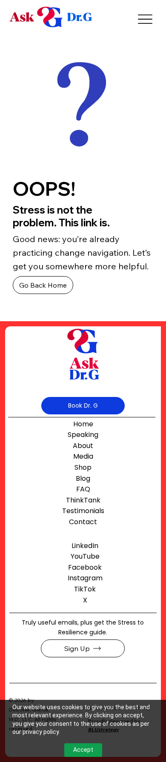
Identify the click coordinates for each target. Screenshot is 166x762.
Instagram (85, 578)
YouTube (85, 556)
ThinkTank (83, 500)
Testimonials (83, 511)
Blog (83, 478)
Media (83, 456)
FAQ (83, 489)
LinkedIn (85, 546)
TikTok (85, 589)
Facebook (85, 567)
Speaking (83, 435)
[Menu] (145, 19)
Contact (83, 522)
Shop (83, 467)
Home (83, 424)
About (83, 446)
